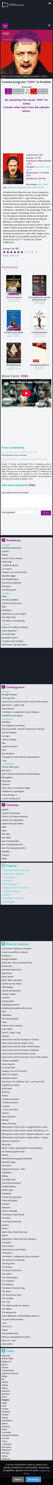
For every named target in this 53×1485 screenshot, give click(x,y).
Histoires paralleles (10, 599)
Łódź (4, 1405)
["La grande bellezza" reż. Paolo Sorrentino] (13, 285)
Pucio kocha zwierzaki (11, 582)
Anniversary (7, 966)
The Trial (6, 1302)
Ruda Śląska (7, 1420)
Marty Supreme (8, 1116)
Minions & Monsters (11, 1141)
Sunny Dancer (8, 708)
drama (29, 169)
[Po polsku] (50, 3)
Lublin (4, 1403)
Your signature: (9, 512)
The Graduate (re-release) (13, 725)
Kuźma (5, 1095)
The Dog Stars (8, 698)
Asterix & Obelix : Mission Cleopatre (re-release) (23, 729)
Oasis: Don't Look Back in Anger (16, 788)
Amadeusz (6, 955)
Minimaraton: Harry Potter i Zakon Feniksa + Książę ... (25, 1137)
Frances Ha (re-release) (12, 558)
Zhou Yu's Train (8, 1340)
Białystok (6, 1355)
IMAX (4, 827)
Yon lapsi (6, 736)
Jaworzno (6, 1391)
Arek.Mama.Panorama (11, 547)
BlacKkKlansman (14, 365)
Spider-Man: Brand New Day (16, 870)
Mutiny (5, 554)
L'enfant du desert (10, 565)
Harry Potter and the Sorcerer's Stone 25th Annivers (25, 701)
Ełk (3, 1379)
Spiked (5, 1235)
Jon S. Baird (16, 40)
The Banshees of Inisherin (13, 1260)
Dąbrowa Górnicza (10, 1373)
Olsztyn (5, 1408)
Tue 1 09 (45, 91)
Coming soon (15, 687)
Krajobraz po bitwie (10, 1085)
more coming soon (11, 798)
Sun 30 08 (33, 91)
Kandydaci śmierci (10, 637)
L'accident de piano (10, 1099)
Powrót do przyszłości (12, 1197)
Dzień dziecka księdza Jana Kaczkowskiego (21, 774)
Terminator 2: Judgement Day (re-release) (20, 712)
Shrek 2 (5, 1228)
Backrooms (7, 973)
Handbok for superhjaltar (13, 791)
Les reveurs (7, 569)
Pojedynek (6, 1193)
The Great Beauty (13, 297)
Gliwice (5, 1388)
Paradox (5, 855)
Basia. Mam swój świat (12, 980)
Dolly (4, 606)
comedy (39, 166)
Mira (4, 743)
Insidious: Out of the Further (14, 572)
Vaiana (5, 1330)
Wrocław (5, 1453)
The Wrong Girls (9, 589)
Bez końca (6, 770)
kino (17, 4)
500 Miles (6, 722)
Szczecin (5, 1438)
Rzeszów (6, 1426)
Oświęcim (6, 1411)
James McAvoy (14, 187)
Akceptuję (33, 1479)
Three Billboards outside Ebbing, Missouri (39, 298)
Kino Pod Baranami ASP (12, 844)
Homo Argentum (9, 630)
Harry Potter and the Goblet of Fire (17, 1043)
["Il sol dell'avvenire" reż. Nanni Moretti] (39, 320)
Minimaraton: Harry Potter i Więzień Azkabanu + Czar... (26, 1134)
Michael (5, 1120)
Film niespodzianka (10, 1018)
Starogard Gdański (10, 1435)
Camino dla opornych (11, 990)
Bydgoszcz (6, 1361)
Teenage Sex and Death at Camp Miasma (20, 757)
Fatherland (6, 1015)
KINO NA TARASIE (10, 1074)
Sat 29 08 (27, 91)
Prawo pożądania (9, 1200)
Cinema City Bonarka (11, 813)
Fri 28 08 (21, 91)
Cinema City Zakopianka (12, 820)
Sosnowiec (6, 1432)
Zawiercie (6, 1459)
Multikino (6, 851)
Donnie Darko (8, 1001)
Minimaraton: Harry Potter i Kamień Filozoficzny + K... (25, 1130)
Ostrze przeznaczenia (11, 1183)
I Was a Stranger (9, 739)
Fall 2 (4, 750)
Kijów (4, 830)
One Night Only (8, 617)
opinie (3, 78)
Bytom (5, 1364)
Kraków (5, 1400)
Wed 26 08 (8, 91)
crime (46, 166)
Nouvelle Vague (9, 575)
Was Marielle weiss (10, 579)
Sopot (4, 1429)
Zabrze (5, 1456)
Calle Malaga (7, 987)
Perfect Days (7, 1190)
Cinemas (12, 805)
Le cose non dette (10, 1109)
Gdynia (5, 1385)
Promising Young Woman (13, 1214)
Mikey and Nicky (9, 1123)
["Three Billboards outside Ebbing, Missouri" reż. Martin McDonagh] (39, 285)
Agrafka (5, 809)
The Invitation (8, 1281)
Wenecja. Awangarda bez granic (16, 1337)
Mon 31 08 (40, 91)
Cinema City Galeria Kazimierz (15, 816)
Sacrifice (5, 551)
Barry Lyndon (8, 976)
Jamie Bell (26, 187)
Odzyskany (6, 610)
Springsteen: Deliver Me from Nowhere (19, 1239)
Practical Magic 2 (9, 795)
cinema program (14, 76)
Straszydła (9, 901)
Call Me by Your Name (13, 332)
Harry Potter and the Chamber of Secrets (20, 1039)
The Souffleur (8, 1298)
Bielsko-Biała (7, 1358)
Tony (4, 760)
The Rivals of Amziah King (13, 620)
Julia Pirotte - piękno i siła (13, 705)
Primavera (6, 586)
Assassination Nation (39, 365)
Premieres (13, 540)
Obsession (6, 1165)
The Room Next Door (11, 1295)
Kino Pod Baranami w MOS (14, 848)
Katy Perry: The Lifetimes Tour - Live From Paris (23, 1081)
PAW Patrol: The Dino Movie (14, 644)
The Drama (7, 1267)
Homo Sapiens (8, 1064)
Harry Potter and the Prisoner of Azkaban (20, 1050)
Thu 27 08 (15, 91)
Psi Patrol (8, 880)
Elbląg (4, 1376)
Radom (5, 1417)
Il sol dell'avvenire (39, 332)
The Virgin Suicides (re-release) (15, 1305)
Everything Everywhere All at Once (17, 1008)
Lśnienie (5, 1113)
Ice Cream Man (8, 634)
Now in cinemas (17, 944)
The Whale (6, 1309)
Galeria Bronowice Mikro (12, 823)
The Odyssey (9, 877)
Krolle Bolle (7, 561)
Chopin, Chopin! (9, 994)
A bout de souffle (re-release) (15, 627)
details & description (31, 76)
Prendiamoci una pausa (12, 715)
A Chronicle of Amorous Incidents (16, 948)
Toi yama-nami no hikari (12, 641)
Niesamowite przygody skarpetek (17, 1158)
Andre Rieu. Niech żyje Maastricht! (17, 962)
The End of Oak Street (12, 603)
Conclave (6, 997)
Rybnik (4, 1423)
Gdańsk (5, 1382)
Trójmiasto (7, 1444)
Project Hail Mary (9, 1211)
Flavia (4, 596)
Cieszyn (5, 1367)
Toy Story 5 (7, 1326)
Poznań (5, 1414)
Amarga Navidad (9, 694)
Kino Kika (6, 834)
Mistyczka (6, 781)
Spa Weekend (8, 753)
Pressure (5, 784)
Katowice (6, 1394)
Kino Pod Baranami (10, 841)
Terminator (7, 1253)
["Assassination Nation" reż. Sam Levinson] (39, 353)
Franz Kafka (7, 1029)
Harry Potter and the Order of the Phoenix (21, 1046)
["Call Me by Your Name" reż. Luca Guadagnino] (14, 320)
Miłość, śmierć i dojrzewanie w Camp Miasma (22, 1148)
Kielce (4, 1397)
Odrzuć (18, 1479)
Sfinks (4, 858)
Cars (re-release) (9, 732)
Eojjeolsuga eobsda (10, 1004)
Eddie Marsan (38, 187)
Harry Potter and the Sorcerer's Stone (19, 1053)
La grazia (6, 1106)
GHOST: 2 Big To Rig (11, 1032)
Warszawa (6, 1447)
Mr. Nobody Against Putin (13, 1151)
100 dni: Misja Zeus (10, 767)
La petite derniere (10, 746)
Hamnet (5, 1036)
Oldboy (5, 1176)
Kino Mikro (6, 837)
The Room (6, 1291)
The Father (7, 1274)
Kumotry (5, 1092)
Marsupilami (7, 777)
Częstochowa (8, 1370)
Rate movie (14, 256)
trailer (44, 76)
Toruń (4, 1441)
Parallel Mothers (9, 1186)
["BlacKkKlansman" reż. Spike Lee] (14, 353)
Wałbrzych (6, 1450)
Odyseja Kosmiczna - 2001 (13, 1169)
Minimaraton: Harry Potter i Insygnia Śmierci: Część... (25, 1127)
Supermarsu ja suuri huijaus (14, 613)
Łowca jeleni (7, 1344)
